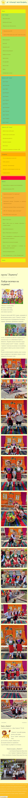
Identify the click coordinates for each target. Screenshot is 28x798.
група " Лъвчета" (11, 277)
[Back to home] (13, 2)
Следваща (24, 722)
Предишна (4, 722)
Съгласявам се (4, 797)
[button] (26, 2)
